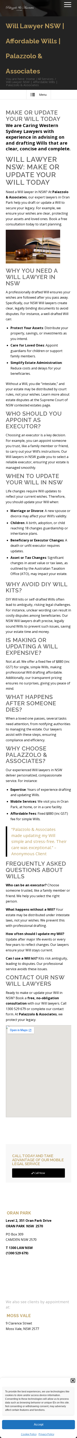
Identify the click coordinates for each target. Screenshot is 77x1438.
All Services (46, 78)
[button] (73, 1380)
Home (30, 78)
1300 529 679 (16, 1009)
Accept (38, 1424)
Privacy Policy (46, 1434)
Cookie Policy (29, 1434)
